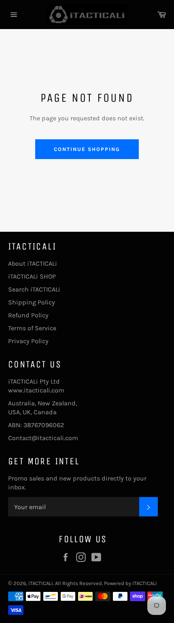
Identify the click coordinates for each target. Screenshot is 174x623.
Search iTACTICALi (34, 289)
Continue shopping (87, 149)
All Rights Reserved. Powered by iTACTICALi (106, 583)
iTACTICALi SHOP (32, 276)
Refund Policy (28, 315)
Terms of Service (32, 328)
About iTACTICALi (32, 263)
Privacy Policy (28, 341)
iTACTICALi (40, 583)
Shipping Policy (31, 302)
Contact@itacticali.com (43, 438)
